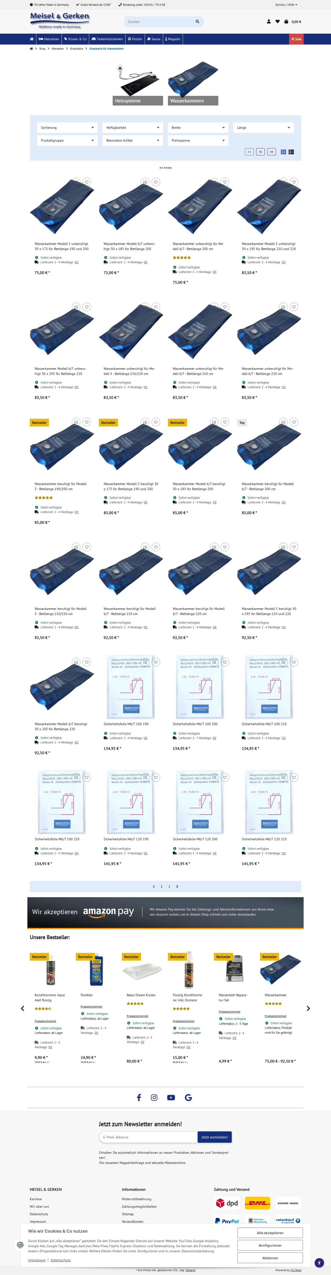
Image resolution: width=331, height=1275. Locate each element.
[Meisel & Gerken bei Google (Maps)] (188, 1097)
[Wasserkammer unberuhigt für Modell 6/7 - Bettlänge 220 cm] (269, 332)
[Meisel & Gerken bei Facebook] (139, 1097)
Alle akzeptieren (270, 1233)
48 (271, 151)
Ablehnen (270, 1258)
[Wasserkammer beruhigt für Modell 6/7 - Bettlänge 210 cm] (131, 572)
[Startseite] (31, 48)
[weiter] (177, 887)
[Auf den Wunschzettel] (86, 182)
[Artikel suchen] (197, 21)
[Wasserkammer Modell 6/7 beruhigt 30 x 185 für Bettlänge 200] (200, 447)
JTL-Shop (296, 1270)
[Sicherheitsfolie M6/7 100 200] (200, 687)
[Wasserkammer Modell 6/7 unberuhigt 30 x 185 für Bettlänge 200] (131, 207)
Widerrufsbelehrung (136, 1199)
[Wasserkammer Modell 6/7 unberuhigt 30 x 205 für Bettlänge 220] (62, 332)
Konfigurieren (270, 1245)
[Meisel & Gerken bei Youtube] (171, 1097)
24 (249, 151)
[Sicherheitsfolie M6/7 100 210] (269, 687)
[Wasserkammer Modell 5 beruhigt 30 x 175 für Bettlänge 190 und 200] (131, 447)
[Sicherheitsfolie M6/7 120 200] (200, 802)
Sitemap (128, 1214)
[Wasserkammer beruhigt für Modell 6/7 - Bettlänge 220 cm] (200, 572)
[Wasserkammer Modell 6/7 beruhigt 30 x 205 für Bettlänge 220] (62, 687)
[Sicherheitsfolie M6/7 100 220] (62, 802)
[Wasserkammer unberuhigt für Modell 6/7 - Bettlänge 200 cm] (200, 207)
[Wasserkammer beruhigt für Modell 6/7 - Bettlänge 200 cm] (269, 447)
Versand (190, 1270)
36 (260, 151)
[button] (286, 4)
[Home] (31, 39)
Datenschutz (61, 1260)
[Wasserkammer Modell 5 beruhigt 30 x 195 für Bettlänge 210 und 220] (269, 572)
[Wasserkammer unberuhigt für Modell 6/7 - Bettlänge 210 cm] (200, 332)
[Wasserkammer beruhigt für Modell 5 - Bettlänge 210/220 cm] (62, 572)
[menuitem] (31, 39)
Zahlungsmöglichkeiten (139, 1206)
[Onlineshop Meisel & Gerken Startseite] (61, 21)
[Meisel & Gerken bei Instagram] (154, 1097)
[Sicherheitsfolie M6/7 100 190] (131, 687)
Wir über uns (39, 1206)
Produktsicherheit (45, 1021)
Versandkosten (132, 1221)
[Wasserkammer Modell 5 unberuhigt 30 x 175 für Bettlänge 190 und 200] (62, 207)
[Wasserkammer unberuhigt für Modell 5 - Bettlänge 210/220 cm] (131, 332)
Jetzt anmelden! (215, 1137)
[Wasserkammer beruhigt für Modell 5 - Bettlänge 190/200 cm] (62, 447)
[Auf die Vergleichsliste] (76, 182)
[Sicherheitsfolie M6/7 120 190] (131, 802)
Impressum (37, 1260)
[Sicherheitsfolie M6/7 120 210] (269, 802)
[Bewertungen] (182, 257)
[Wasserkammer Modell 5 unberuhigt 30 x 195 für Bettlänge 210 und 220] (269, 207)
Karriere (36, 1199)
